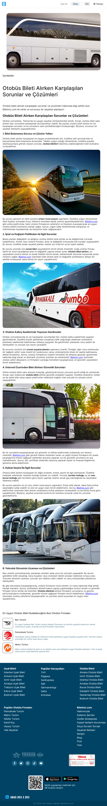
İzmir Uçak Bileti (13, 679)
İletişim (81, 733)
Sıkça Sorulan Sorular (88, 726)
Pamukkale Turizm (14, 711)
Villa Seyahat (11, 730)
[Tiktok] (34, 763)
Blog (79, 737)
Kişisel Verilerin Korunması (91, 722)
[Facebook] (14, 763)
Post (79, 741)
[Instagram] (27, 763)
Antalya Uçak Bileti (14, 683)
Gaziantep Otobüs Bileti (93, 695)
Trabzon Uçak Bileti (14, 687)
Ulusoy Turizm (12, 726)
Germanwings (48, 687)
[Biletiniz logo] (31, 4)
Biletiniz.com (91, 221)
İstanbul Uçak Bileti (14, 672)
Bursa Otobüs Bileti (90, 687)
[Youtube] (41, 763)
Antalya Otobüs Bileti (91, 683)
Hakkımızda (83, 711)
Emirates (46, 695)
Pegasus (45, 676)
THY (43, 672)
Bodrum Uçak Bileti (14, 695)
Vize (79, 745)
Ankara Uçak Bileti (14, 676)
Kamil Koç (9, 722)
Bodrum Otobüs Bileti (91, 698)
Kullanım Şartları (86, 715)
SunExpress (47, 680)
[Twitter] (21, 763)
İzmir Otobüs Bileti (90, 676)
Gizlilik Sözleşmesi (87, 719)
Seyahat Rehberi (86, 730)
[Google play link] (71, 780)
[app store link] (53, 780)
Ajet (43, 683)
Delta (44, 691)
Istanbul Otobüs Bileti (91, 679)
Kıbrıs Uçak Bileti (13, 691)
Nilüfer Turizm (11, 719)
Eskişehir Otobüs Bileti (92, 691)
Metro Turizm (11, 715)
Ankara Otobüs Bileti (91, 672)
